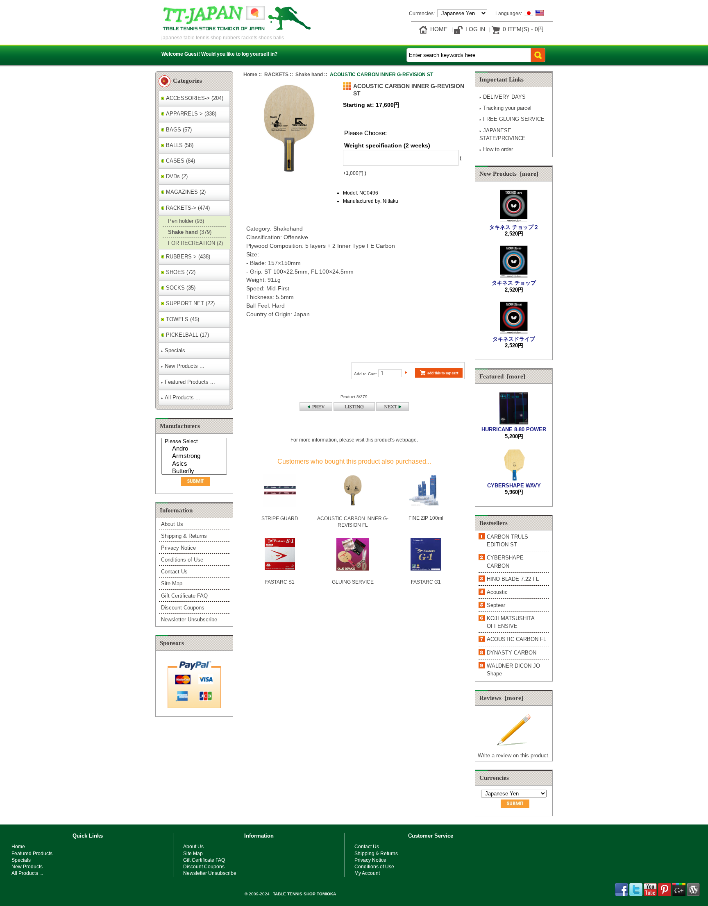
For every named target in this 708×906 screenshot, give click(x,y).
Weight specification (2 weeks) (387, 145)
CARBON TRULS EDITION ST (507, 541)
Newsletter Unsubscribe (189, 619)
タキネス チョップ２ (514, 227)
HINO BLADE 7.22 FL (513, 579)
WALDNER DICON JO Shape (513, 670)
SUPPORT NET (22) (189, 303)
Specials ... (178, 350)
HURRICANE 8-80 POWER (513, 429)
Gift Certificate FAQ (184, 596)
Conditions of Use (182, 560)
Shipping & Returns (184, 536)
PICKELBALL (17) (186, 335)
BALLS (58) (178, 145)
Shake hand (309, 74)
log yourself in (258, 54)
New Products (27, 866)
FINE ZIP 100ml (425, 518)
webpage (406, 439)
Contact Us (174, 572)
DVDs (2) (176, 176)
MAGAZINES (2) (185, 192)
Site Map (171, 583)
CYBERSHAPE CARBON (505, 562)
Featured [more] (502, 376)
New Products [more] (508, 173)
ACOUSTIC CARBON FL (516, 639)
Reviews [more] (501, 698)
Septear (496, 605)
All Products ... (182, 397)
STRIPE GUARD (279, 518)
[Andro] (195, 449)
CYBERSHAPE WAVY (514, 485)
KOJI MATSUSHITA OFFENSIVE (510, 622)
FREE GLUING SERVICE (514, 119)
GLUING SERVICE (353, 581)
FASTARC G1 (426, 581)
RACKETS (276, 74)
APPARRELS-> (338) (190, 114)
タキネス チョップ (514, 283)
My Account (367, 873)
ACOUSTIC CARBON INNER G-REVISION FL (352, 522)
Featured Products (31, 853)
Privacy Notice (178, 548)
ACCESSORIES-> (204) (193, 98)
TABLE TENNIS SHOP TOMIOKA (304, 894)
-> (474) (187, 208)
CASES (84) (179, 161)
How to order (498, 149)
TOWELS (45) (181, 319)
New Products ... (184, 366)
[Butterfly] (195, 472)
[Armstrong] (195, 456)
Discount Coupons (182, 608)
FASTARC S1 (280, 581)
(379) (188, 232)
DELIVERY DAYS (504, 97)
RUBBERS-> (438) (187, 257)
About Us (172, 524)
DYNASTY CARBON (511, 653)
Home (438, 29)
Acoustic (497, 592)
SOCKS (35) (179, 288)
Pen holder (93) (185, 221)
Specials (21, 860)
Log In (475, 29)
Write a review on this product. (514, 755)
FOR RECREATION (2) (194, 243)
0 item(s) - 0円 (523, 29)
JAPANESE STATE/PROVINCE (502, 134)
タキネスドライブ (513, 339)
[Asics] (195, 464)
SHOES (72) (179, 272)
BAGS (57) (178, 130)
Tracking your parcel (507, 108)
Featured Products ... (190, 382)
